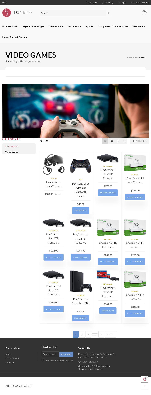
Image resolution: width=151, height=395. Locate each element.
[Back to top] (144, 386)
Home (8, 354)
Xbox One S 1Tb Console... (108, 245)
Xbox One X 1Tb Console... (135, 297)
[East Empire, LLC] (19, 12)
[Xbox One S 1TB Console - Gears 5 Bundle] (135, 227)
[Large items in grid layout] (111, 141)
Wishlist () (109, 2)
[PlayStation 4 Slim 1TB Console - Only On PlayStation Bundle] (53, 223)
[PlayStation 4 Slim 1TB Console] (108, 158)
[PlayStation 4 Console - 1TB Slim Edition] (80, 281)
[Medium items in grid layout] (105, 141)
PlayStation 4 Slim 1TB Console (107, 174)
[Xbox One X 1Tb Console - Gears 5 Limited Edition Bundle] (135, 279)
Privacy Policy (12, 358)
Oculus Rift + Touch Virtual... (53, 184)
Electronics (139, 26)
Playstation (108, 166)
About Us (9, 363)
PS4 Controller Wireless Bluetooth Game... (80, 190)
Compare (92, 2)
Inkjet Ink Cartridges (33, 26)
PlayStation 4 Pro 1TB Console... (80, 238)
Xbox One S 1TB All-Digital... (135, 180)
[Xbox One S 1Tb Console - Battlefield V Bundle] (108, 227)
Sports (89, 26)
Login (123, 2)
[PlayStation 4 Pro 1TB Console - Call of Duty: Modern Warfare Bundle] (80, 223)
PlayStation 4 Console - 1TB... (81, 301)
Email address (49, 354)
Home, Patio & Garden (14, 37)
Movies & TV (56, 26)
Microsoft (135, 175)
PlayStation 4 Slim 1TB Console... (53, 238)
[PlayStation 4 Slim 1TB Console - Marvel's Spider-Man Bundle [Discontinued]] (108, 275)
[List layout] (124, 141)
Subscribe (66, 354)
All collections (12, 146)
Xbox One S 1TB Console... (135, 245)
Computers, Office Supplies (113, 26)
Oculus (53, 178)
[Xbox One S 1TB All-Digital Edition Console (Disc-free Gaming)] (135, 162)
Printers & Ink (9, 26)
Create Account (141, 2)
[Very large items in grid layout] (118, 141)
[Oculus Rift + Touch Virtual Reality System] (53, 164)
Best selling (138, 141)
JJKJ (80, 180)
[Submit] (108, 13)
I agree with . (59, 360)
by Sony (81, 295)
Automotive (74, 26)
